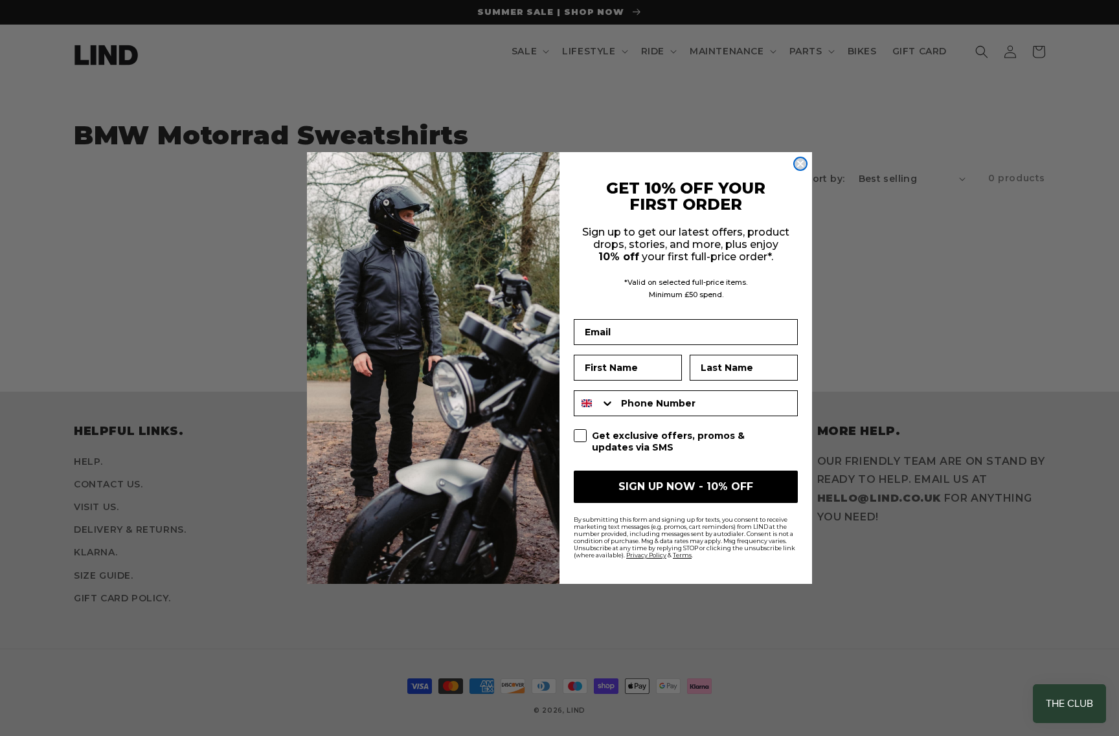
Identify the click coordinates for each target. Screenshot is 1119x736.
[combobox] (594, 403)
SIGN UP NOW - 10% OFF (685, 486)
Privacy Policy (646, 555)
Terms (682, 555)
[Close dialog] (800, 163)
